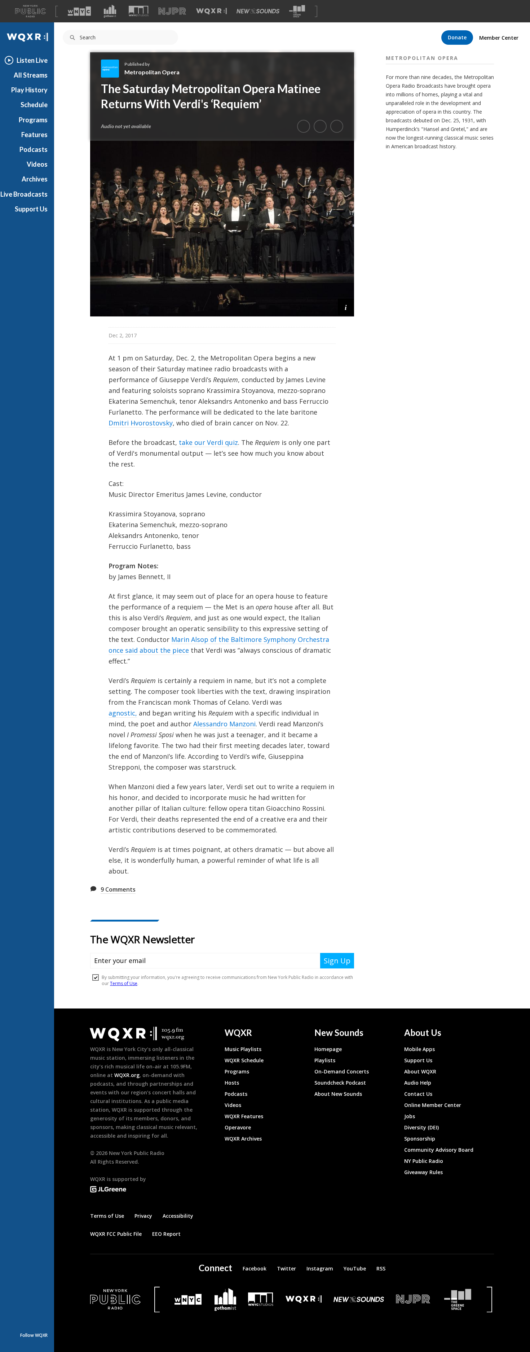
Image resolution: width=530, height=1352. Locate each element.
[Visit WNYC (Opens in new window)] (79, 11)
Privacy (143, 1215)
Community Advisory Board (438, 1149)
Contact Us (418, 1093)
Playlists (324, 1060)
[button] (346, 307)
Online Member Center (432, 1105)
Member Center (498, 37)
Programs (33, 120)
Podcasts (33, 149)
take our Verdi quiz (208, 442)
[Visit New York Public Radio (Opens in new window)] (115, 1299)
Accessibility (178, 1215)
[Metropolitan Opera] (112, 69)
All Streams (31, 75)
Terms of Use (107, 1215)
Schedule (34, 105)
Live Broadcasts (24, 194)
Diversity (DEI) (421, 1127)
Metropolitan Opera (152, 72)
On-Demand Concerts (341, 1071)
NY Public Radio (423, 1161)
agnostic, (123, 713)
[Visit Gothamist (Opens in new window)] (110, 11)
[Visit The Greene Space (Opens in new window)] (297, 11)
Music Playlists (243, 1049)
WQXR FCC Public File (116, 1233)
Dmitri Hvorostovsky (141, 423)
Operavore (238, 1127)
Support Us (31, 209)
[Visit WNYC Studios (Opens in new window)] (139, 11)
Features (34, 135)
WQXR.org (127, 1075)
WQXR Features (244, 1116)
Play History (29, 90)
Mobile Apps (419, 1049)
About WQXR (420, 1071)
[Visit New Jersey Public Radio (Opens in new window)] (414, 1299)
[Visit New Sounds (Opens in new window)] (258, 11)
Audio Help (417, 1082)
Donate (457, 37)
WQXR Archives (243, 1138)
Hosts (232, 1082)
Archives (35, 179)
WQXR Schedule (244, 1060)
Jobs (409, 1116)
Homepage (328, 1049)
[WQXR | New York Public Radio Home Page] (27, 37)
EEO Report (166, 1233)
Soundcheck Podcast (340, 1082)
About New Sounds (338, 1093)
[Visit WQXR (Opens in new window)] (211, 11)
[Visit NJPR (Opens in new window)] (172, 11)
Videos (37, 164)
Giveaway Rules (423, 1172)
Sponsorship (419, 1138)
